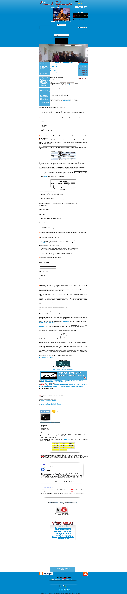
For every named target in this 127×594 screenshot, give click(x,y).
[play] (85, 17)
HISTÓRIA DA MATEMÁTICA (44, 96)
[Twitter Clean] (63, 585)
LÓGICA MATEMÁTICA (43, 98)
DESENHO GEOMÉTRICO (43, 94)
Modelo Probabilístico (74, 325)
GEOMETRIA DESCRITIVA (43, 95)
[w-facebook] (60, 586)
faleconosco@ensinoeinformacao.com (60, 579)
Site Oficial (76, 439)
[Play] (58, 24)
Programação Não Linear (54, 68)
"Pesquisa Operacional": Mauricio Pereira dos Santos (51, 491)
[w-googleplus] (66, 586)
